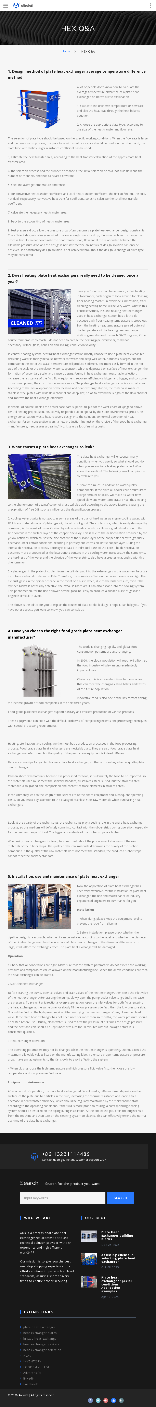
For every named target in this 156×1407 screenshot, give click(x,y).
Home (66, 51)
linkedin (29, 1378)
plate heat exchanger (39, 1327)
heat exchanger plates (40, 1333)
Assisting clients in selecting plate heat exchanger (118, 1258)
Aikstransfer (32, 1373)
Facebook (30, 1384)
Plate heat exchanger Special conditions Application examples (116, 1284)
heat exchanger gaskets (41, 1344)
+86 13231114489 (66, 1154)
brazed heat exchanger (40, 1338)
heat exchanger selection (42, 1350)
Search (120, 1198)
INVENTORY (32, 1361)
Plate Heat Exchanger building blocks (117, 1235)
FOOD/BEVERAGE (36, 1367)
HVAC (27, 1356)
